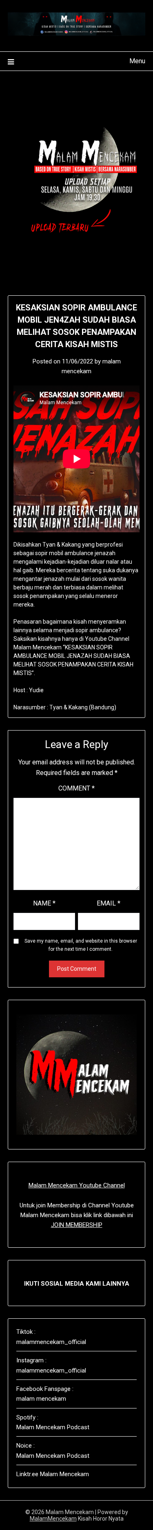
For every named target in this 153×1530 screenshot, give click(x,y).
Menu (137, 61)
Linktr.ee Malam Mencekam (52, 1474)
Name (44, 903)
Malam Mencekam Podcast (52, 1427)
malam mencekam (41, 1398)
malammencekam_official (51, 1342)
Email (108, 903)
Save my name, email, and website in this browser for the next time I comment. (80, 945)
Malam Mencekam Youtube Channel (77, 1185)
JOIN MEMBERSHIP (76, 1225)
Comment (76, 788)
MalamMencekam (53, 1518)
